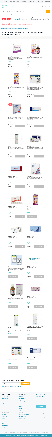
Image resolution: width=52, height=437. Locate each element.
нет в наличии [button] (39, 96)
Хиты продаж (16, 19)
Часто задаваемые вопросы (24, 414)
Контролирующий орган (23, 410)
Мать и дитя (32, 17)
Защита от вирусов (25, 19)
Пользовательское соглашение (25, 404)
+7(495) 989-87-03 (40, 395)
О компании (21, 396)
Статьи (3, 403)
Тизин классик (21, 14)
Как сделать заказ (22, 416)
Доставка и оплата (14, 1)
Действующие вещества (6, 427)
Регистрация (47, 1)
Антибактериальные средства (39, 19)
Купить (19, 65)
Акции (9, 19)
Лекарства (4, 17)
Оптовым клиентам (5, 401)
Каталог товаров (5, 425)
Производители (5, 428)
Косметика (25, 17)
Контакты (24, 1)
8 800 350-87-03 (40, 396)
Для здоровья (12, 17)
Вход (41, 1)
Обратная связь (22, 418)
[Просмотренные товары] (42, 6)
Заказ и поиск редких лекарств (8, 400)
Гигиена (19, 17)
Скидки (3, 19)
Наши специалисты (22, 398)
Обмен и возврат (5, 398)
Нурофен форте (13, 14)
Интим (37, 17)
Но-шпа (8, 14)
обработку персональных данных (16, 386)
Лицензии (20, 406)
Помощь (30, 1)
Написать (40, 406)
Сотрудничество (22, 400)
